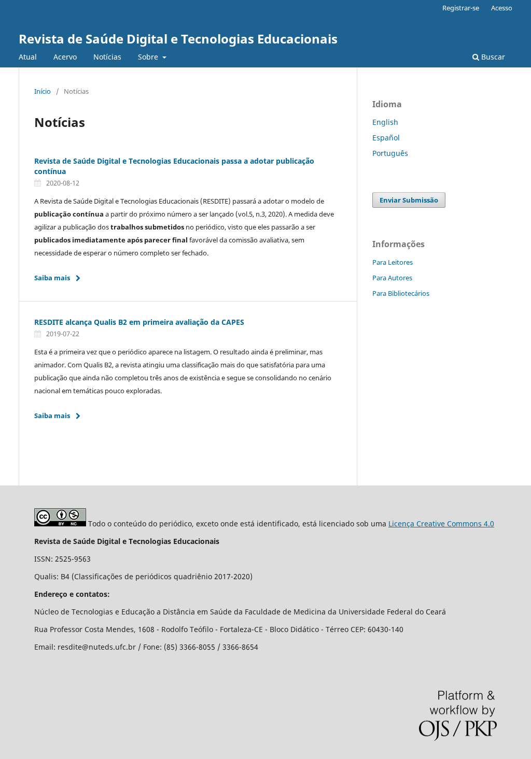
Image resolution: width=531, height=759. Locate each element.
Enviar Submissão (409, 200)
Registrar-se (460, 7)
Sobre (149, 57)
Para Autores (392, 277)
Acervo (65, 57)
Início (42, 91)
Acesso (501, 7)
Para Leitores (392, 262)
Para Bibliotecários (400, 293)
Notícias (107, 57)
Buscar (492, 57)
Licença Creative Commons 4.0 (441, 523)
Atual (28, 57)
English (385, 122)
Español (386, 137)
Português (390, 153)
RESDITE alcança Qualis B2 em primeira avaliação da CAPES (139, 322)
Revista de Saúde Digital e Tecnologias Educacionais (178, 38)
